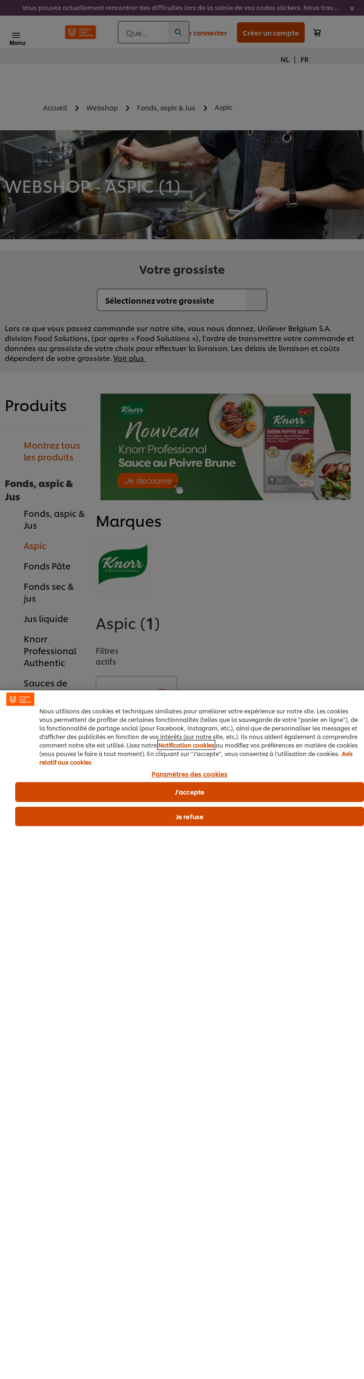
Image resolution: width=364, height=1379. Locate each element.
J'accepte (189, 791)
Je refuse (189, 816)
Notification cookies (186, 745)
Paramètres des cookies (190, 774)
